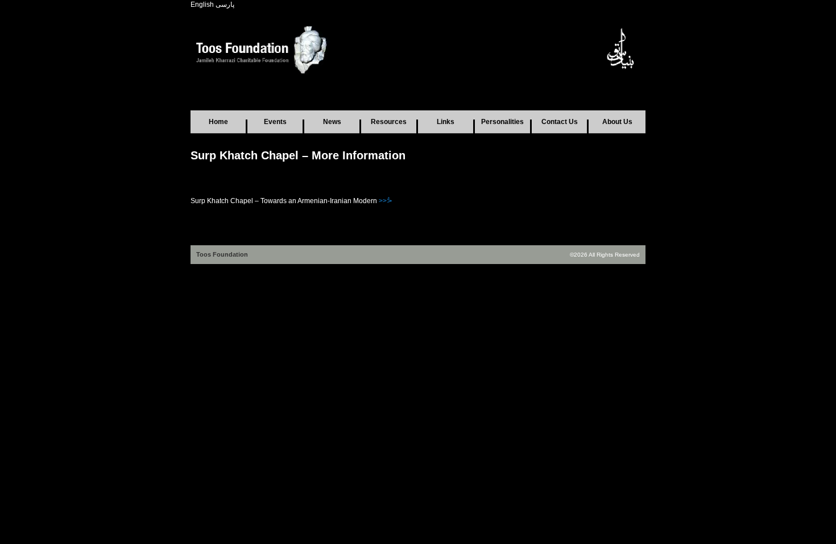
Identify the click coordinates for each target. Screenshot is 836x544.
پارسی (225, 5)
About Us (617, 122)
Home (218, 122)
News (332, 122)
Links (445, 122)
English (202, 5)
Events (275, 122)
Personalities (502, 122)
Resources (389, 122)
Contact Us (559, 122)
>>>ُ (385, 201)
